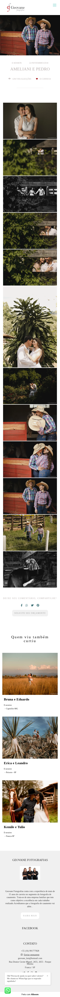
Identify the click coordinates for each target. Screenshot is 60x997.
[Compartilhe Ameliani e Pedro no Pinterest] (38, 605)
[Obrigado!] (21, 131)
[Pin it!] (39, 131)
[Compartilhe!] (29, 131)
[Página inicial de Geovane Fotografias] (15, 7)
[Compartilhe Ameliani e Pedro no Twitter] (32, 605)
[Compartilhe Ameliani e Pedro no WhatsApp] (27, 605)
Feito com (30, 994)
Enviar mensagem (31, 955)
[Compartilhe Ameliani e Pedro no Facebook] (21, 605)
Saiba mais (30, 916)
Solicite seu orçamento (30, 613)
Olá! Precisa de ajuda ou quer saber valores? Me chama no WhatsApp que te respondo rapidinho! (25, 978)
